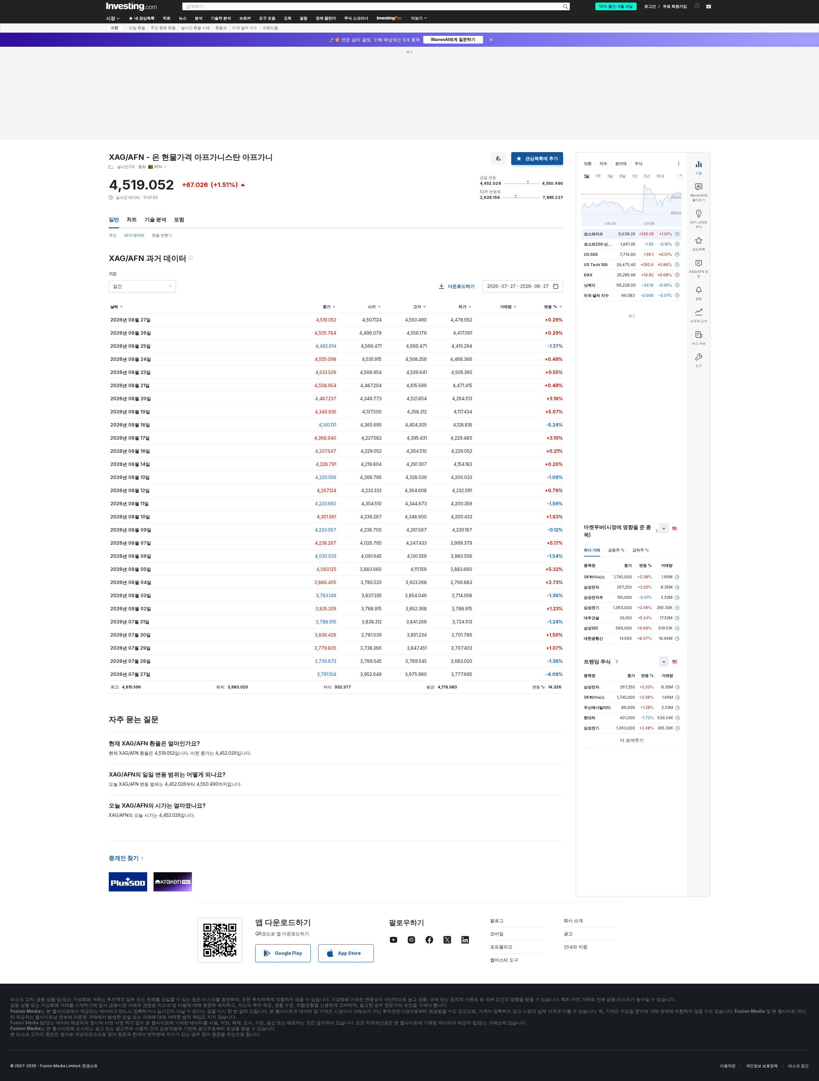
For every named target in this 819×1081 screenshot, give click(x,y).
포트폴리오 (501, 946)
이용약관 (728, 1065)
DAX (588, 274)
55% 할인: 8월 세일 (616, 6)
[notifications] (697, 6)
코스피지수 (593, 234)
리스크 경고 (798, 1065)
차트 (132, 219)
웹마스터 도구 (504, 960)
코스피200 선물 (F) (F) (604, 244)
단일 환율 (137, 28)
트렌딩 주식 (597, 661)
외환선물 (270, 28)
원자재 (621, 163)
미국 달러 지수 (244, 28)
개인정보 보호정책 (762, 1065)
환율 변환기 (162, 235)
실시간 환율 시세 (195, 28)
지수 (603, 163)
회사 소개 (573, 920)
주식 (638, 163)
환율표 (221, 28)
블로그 (497, 920)
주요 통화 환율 (163, 28)
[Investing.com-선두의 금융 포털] (131, 6)
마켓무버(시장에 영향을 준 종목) (617, 531)
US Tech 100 (596, 264)
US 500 (591, 254)
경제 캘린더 (326, 18)
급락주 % (640, 550)
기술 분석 (155, 219)
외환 (114, 28)
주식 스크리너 (356, 18)
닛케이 (589, 285)
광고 (568, 933)
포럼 (179, 219)
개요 (112, 235)
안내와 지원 (575, 946)
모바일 (497, 933)
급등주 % (616, 550)
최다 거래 (592, 550)
